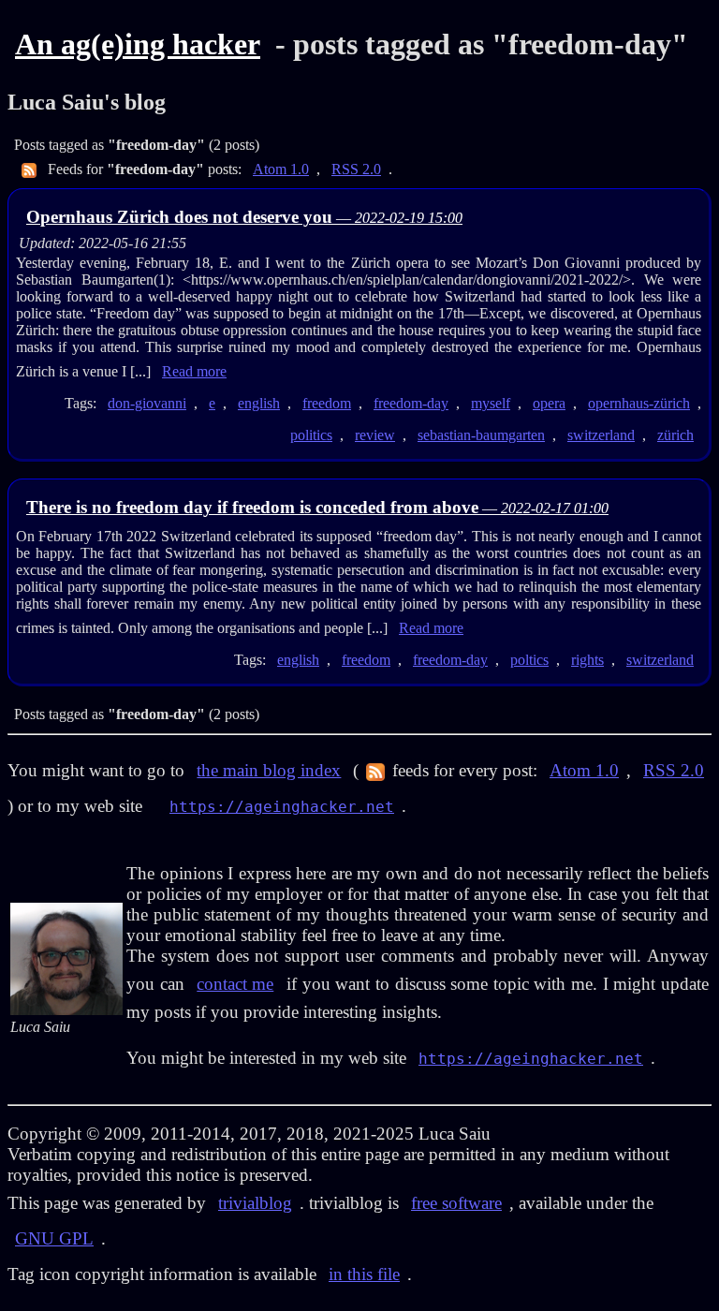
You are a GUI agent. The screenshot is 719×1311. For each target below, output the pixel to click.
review (375, 435)
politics (311, 435)
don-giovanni (147, 403)
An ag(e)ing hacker (137, 44)
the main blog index (269, 770)
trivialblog (255, 1203)
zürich (675, 435)
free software (456, 1203)
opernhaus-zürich (639, 403)
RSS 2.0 (356, 169)
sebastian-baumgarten (481, 435)
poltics (529, 660)
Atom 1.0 (281, 169)
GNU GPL (54, 1238)
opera (549, 403)
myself (490, 403)
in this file (364, 1274)
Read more (194, 371)
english (259, 403)
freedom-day (411, 403)
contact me (235, 984)
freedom (326, 403)
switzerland (601, 435)
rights (587, 660)
